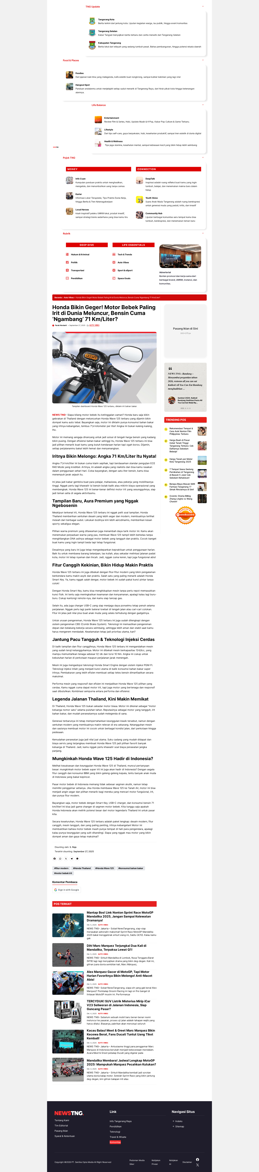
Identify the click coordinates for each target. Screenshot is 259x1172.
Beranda (58, 297)
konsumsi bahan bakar (131, 868)
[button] (203, 7)
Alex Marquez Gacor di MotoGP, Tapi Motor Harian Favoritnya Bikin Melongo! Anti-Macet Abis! (119, 975)
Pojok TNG (69, 157)
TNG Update (93, 6)
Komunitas (115, 1142)
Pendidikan (116, 1126)
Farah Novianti (61, 325)
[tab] (181, 408)
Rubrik (66, 233)
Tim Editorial (61, 1125)
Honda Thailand (82, 868)
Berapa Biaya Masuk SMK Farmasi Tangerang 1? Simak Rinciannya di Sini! (182, 486)
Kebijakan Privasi (156, 1162)
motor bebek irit (64, 873)
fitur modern (62, 868)
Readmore (175, 387)
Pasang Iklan (61, 1130)
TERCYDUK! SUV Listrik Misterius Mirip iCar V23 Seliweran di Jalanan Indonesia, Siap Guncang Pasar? (118, 1005)
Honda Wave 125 (105, 868)
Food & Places (71, 60)
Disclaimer (187, 1162)
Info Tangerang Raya (120, 1121)
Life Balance (99, 105)
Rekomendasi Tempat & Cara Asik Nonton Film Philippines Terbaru (181, 431)
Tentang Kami (62, 1120)
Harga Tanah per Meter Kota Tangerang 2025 (181, 460)
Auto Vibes (69, 297)
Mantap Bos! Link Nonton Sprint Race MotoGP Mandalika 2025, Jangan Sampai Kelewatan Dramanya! (120, 916)
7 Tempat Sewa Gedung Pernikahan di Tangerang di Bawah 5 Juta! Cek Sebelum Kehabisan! (182, 473)
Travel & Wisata (118, 1137)
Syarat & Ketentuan (65, 1136)
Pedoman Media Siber (137, 1162)
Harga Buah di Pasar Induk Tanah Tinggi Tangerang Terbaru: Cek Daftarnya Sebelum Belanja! (182, 446)
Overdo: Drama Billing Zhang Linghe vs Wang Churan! (181, 498)
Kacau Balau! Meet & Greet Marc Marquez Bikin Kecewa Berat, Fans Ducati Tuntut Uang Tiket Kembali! (121, 1034)
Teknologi (115, 1131)
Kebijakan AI (173, 1162)
